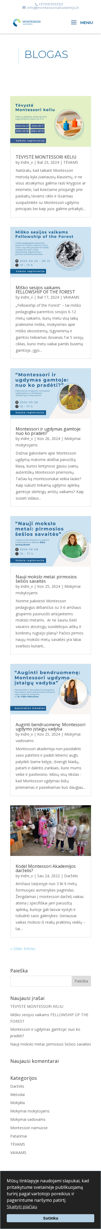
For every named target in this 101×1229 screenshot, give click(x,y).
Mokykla (17, 1102)
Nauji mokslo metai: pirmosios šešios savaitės (46, 579)
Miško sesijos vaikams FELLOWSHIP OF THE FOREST (45, 290)
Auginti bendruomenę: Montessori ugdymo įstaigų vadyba (50, 727)
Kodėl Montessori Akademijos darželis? (46, 868)
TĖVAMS (70, 162)
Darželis (71, 875)
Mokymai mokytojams (30, 1111)
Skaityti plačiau (22, 1207)
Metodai (17, 1094)
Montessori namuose (29, 1127)
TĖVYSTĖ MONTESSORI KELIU (46, 157)
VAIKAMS (71, 297)
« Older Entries (23, 948)
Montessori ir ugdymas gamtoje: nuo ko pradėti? (48, 431)
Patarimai (18, 1136)
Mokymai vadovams (28, 1119)
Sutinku (50, 1218)
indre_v (27, 162)
